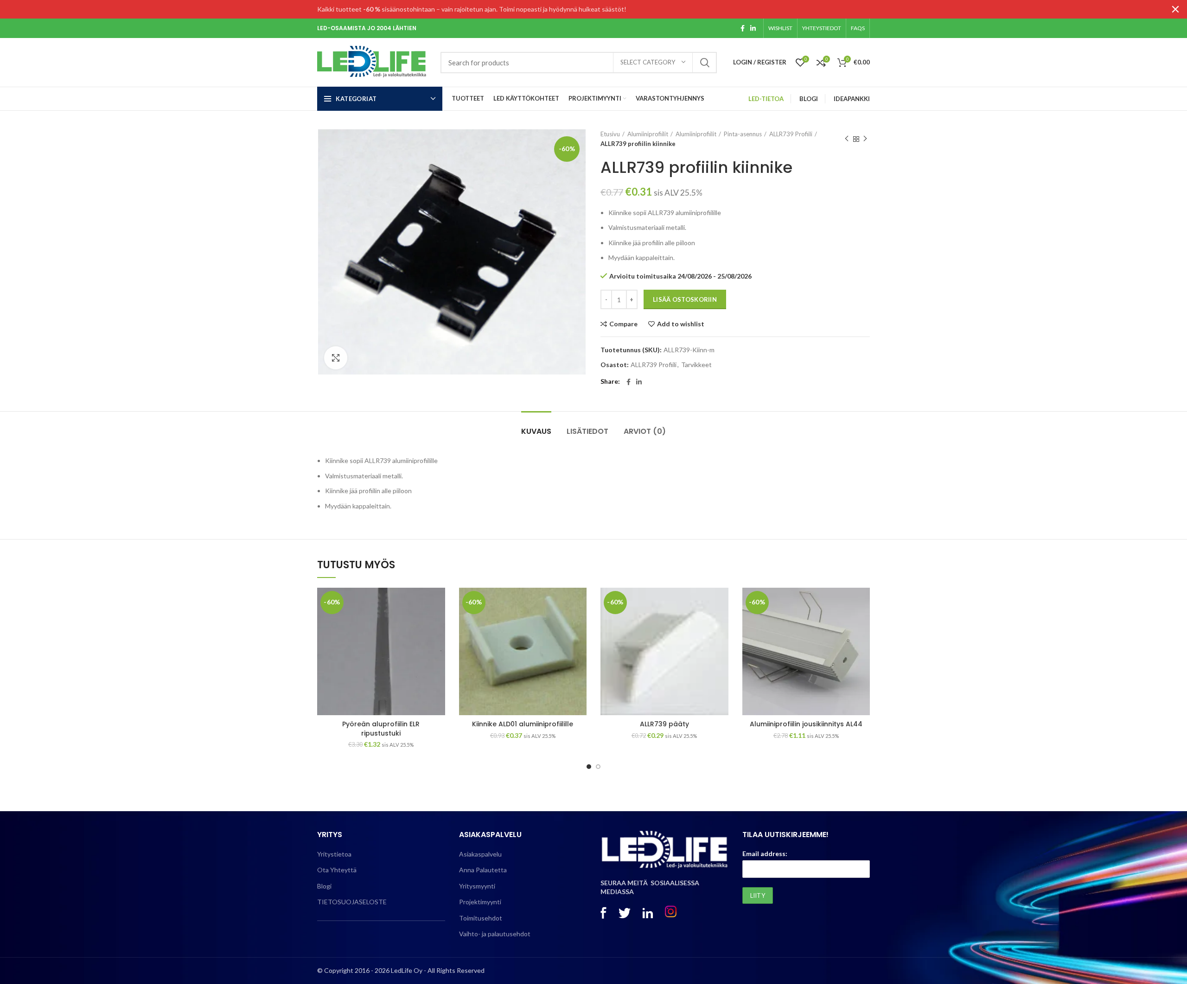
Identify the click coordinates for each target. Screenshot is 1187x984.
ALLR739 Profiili (790, 134)
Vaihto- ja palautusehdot (494, 934)
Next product (865, 139)
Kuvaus (536, 431)
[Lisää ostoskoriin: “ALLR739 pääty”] (721, 623)
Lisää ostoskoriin (685, 299)
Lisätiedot (587, 431)
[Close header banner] (1175, 9)
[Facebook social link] (742, 28)
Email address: (764, 853)
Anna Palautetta (483, 870)
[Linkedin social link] (753, 28)
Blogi (324, 886)
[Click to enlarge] (335, 357)
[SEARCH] (704, 62)
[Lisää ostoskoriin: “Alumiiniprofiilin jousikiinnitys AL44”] (862, 623)
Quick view (438, 644)
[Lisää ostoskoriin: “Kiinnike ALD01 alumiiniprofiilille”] (579, 623)
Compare (623, 324)
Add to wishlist (680, 324)
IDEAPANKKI (852, 98)
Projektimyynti (480, 902)
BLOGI (808, 98)
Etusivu (610, 134)
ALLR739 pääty (664, 724)
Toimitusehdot (480, 918)
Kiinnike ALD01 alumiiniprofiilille (522, 724)
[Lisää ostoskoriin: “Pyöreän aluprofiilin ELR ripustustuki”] (438, 623)
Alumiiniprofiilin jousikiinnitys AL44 (806, 724)
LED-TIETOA (766, 98)
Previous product (846, 139)
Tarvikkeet (696, 364)
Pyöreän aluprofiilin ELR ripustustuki (381, 728)
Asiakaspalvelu (480, 854)
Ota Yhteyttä (337, 870)
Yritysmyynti (477, 886)
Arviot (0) (645, 431)
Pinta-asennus (743, 134)
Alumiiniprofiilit (647, 134)
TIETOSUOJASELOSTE (352, 902)
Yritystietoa (334, 854)
